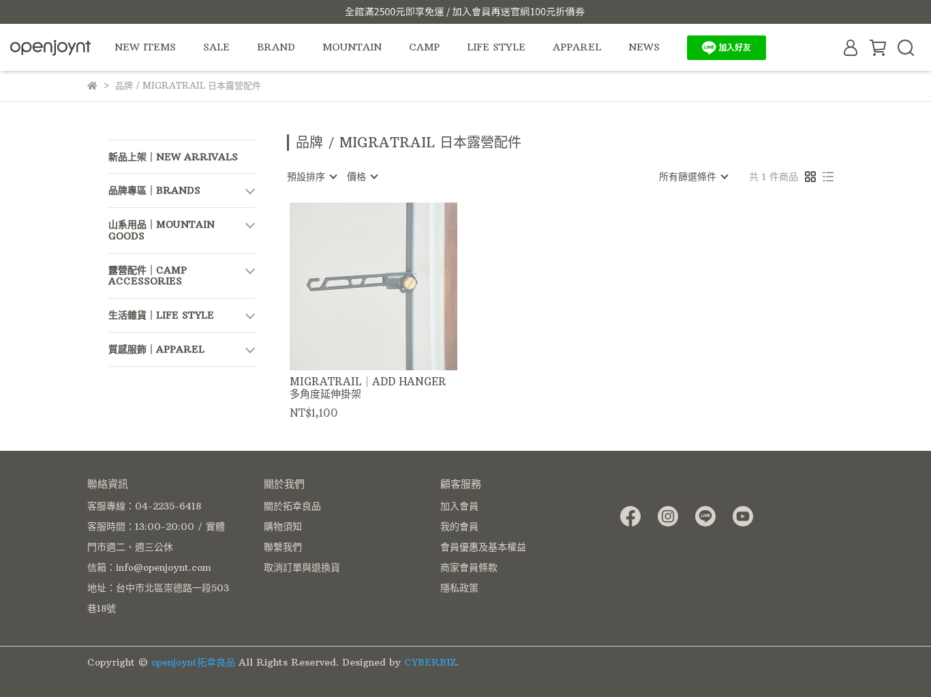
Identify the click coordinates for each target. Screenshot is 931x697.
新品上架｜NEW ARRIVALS (173, 157)
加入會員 (459, 506)
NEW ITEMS (145, 47)
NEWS (644, 47)
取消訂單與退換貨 (302, 567)
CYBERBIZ (430, 662)
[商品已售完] (393, 286)
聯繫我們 (283, 547)
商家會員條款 (469, 567)
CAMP (424, 47)
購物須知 (283, 526)
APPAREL (577, 47)
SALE (216, 47)
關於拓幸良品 (292, 506)
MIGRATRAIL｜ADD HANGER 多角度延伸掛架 (368, 388)
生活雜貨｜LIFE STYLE (161, 315)
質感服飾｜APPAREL (156, 349)
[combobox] (311, 176)
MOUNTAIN (352, 47)
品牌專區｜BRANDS (154, 190)
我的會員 (459, 526)
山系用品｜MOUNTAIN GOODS (161, 230)
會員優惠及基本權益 (483, 547)
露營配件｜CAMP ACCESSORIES (147, 276)
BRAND (276, 47)
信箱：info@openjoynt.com (149, 567)
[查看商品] (354, 286)
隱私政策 (459, 588)
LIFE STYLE (496, 47)
